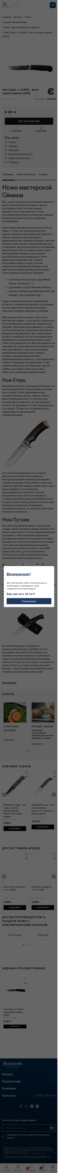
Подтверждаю (29, 601)
